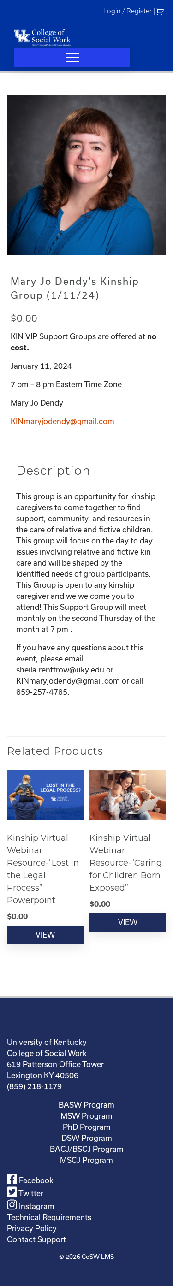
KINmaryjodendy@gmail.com (62, 421)
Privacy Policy (32, 1228)
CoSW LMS (98, 1256)
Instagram (35, 1206)
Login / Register (127, 11)
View (45, 934)
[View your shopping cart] (161, 11)
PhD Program (87, 1126)
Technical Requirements (49, 1217)
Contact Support (36, 1239)
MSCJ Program (86, 1160)
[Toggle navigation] (72, 57)
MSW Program (86, 1115)
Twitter (30, 1193)
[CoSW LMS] (42, 37)
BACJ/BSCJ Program (87, 1148)
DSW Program (86, 1137)
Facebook (35, 1180)
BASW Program (86, 1104)
